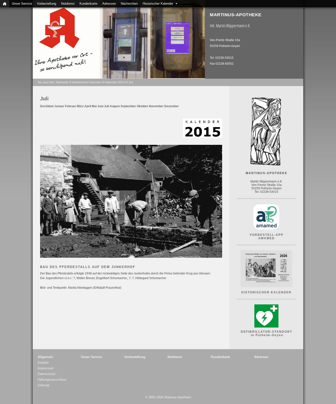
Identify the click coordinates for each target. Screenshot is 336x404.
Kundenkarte (88, 3)
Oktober (142, 106)
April (87, 106)
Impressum (46, 368)
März (80, 106)
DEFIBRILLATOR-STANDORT (266, 331)
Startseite (62, 82)
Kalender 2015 (115, 82)
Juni (100, 106)
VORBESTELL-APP (266, 235)
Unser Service (22, 3)
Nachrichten (129, 3)
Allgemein (45, 357)
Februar (70, 106)
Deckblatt (47, 106)
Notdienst (68, 3)
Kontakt (43, 362)
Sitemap (43, 385)
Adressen (109, 3)
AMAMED (266, 238)
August (115, 106)
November (156, 106)
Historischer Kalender (158, 3)
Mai (94, 106)
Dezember (171, 106)
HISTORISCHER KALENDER (266, 292)
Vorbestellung (46, 3)
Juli (130, 82)
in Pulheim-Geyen (266, 335)
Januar (59, 106)
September (128, 106)
